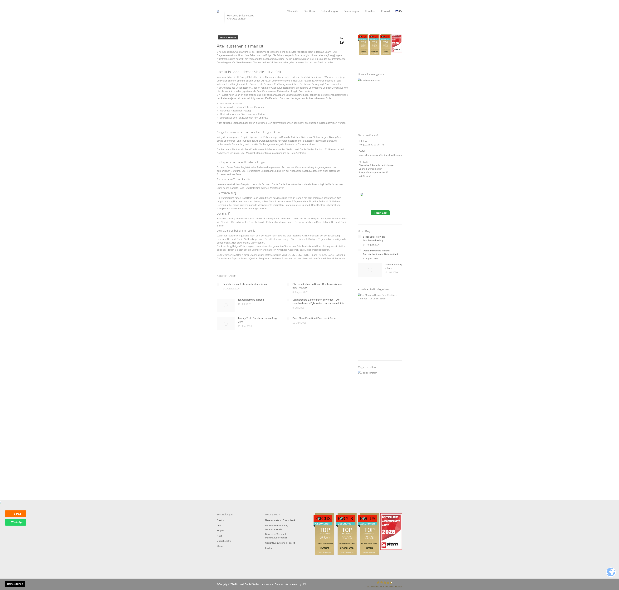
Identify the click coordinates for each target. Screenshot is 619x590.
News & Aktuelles (228, 37)
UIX (304, 584)
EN (400, 11)
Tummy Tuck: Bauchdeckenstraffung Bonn (257, 320)
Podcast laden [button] (380, 212)
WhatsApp (17, 522)
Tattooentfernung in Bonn (251, 299)
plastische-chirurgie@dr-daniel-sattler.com (380, 155)
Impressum (267, 584)
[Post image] (218, 284)
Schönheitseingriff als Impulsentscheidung (245, 284)
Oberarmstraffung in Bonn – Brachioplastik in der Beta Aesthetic (318, 286)
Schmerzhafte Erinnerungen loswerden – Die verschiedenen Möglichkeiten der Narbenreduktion (318, 301)
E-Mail (17, 513)
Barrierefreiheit (15, 583)
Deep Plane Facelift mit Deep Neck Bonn (313, 318)
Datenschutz (281, 584)
